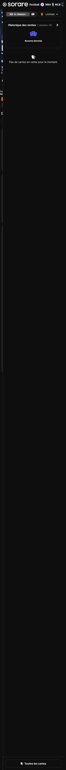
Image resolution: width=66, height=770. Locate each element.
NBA (48, 4)
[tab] (33, 14)
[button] (49, 14)
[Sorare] (15, 4)
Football (34, 4)
